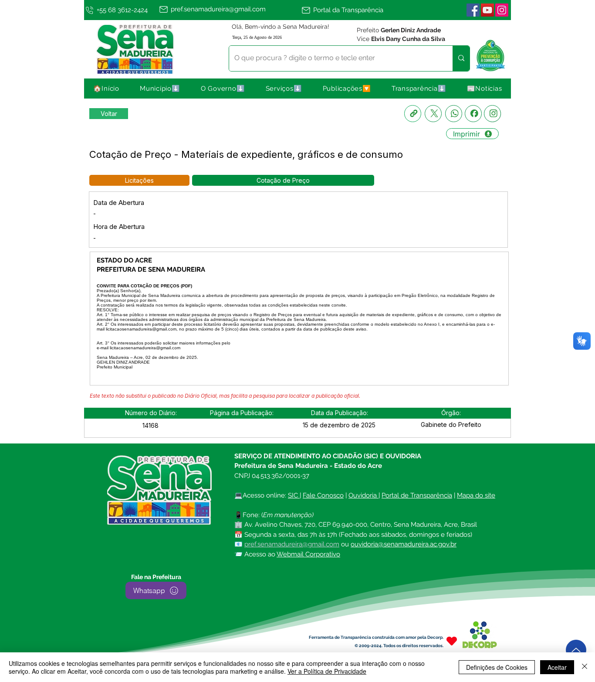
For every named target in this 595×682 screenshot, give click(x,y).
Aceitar (557, 667)
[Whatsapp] (453, 113)
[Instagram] (492, 113)
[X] (433, 113)
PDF (186, 285)
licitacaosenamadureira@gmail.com (141, 329)
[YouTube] (487, 10)
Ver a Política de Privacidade (326, 671)
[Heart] (451, 641)
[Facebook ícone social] (473, 10)
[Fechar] (584, 667)
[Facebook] (473, 113)
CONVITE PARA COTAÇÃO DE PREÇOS (138, 285)
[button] (160, 88)
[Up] (576, 650)
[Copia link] (412, 113)
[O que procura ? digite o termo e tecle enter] (461, 58)
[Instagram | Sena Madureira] (501, 10)
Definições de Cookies (496, 667)
